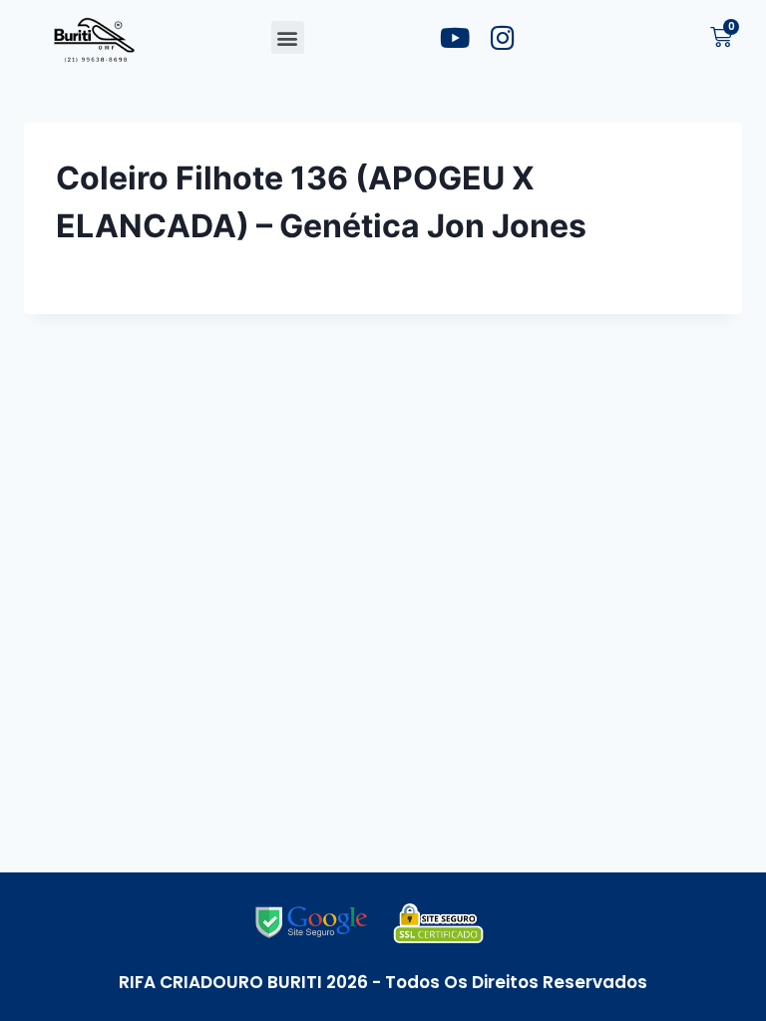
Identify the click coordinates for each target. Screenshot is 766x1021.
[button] (287, 37)
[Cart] (721, 37)
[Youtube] (455, 38)
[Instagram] (503, 38)
